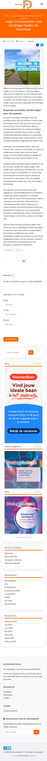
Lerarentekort (10, 594)
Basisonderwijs (11, 557)
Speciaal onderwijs (12, 563)
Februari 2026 (10, 641)
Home (7, 16)
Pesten (7, 597)
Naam (5, 300)
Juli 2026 (8, 625)
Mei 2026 (8, 631)
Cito (6, 584)
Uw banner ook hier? (23, 537)
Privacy (13, 756)
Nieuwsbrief (7, 695)
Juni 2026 (9, 628)
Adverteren (7, 692)
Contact (6, 698)
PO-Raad (8, 601)
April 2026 (9, 635)
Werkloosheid (10, 604)
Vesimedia (32, 756)
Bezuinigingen (10, 581)
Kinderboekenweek (12, 591)
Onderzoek (19, 250)
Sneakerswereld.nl (10, 711)
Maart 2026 (9, 638)
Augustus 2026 (11, 621)
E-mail (6, 310)
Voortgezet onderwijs (13, 560)
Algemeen (21, 41)
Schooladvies (9, 250)
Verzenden (12, 339)
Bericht (6, 320)
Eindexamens (10, 587)
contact (24, 676)
